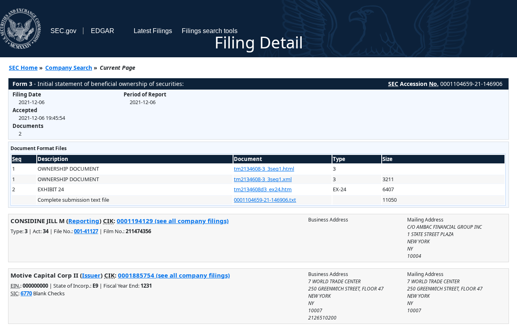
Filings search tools (209, 30)
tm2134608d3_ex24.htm (263, 189)
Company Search (68, 67)
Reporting (83, 221)
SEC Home (23, 67)
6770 (26, 293)
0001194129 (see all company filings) (173, 221)
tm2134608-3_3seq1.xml (263, 179)
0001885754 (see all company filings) (174, 275)
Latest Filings (153, 30)
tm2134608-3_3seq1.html (264, 168)
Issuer (91, 275)
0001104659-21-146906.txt (265, 199)
